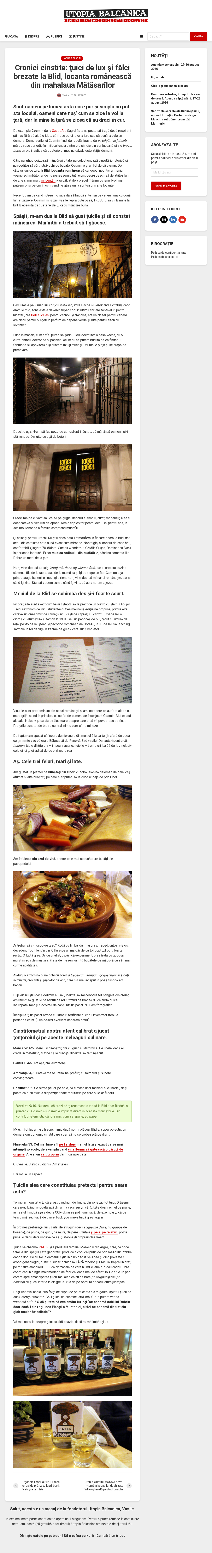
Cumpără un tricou (110, 1536)
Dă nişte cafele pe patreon (40, 1536)
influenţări (48, 180)
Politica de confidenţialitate (169, 252)
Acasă (13, 36)
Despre (33, 36)
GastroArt (59, 131)
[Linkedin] (173, 219)
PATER (43, 1247)
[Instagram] (164, 219)
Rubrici (56, 36)
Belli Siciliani (40, 315)
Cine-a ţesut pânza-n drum (169, 85)
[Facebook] (155, 219)
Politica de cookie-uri (164, 256)
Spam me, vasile (166, 185)
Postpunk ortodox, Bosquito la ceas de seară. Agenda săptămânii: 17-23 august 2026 (176, 98)
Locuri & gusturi (72, 58)
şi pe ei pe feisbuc (104, 1232)
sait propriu (50, 1154)
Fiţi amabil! (158, 77)
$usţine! (78, 36)
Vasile (65, 95)
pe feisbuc (67, 1144)
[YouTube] (182, 219)
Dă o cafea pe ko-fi (79, 1536)
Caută (198, 36)
